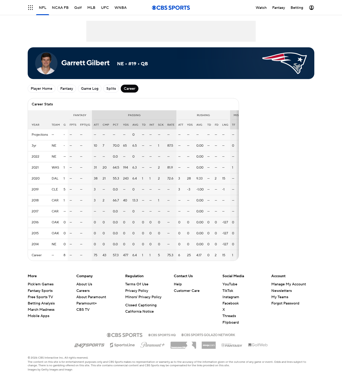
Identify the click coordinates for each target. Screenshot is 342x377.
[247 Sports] (89, 344)
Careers (83, 290)
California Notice (139, 311)
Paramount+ (86, 303)
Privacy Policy (136, 290)
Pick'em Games (41, 284)
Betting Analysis (41, 303)
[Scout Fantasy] (232, 344)
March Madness (41, 309)
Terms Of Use (136, 284)
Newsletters (281, 290)
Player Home (41, 88)
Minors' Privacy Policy (143, 297)
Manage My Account (288, 284)
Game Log (89, 88)
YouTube (229, 284)
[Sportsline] (122, 344)
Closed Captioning (141, 305)
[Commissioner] (183, 343)
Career (129, 88)
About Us (84, 284)
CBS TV (83, 309)
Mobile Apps (38, 316)
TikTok (227, 290)
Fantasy (66, 88)
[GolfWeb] (258, 345)
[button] (30, 7)
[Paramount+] (153, 344)
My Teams (279, 297)
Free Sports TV (40, 297)
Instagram (230, 297)
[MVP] (209, 343)
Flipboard (230, 322)
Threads (229, 316)
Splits (111, 88)
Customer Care (187, 290)
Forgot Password (285, 303)
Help (178, 284)
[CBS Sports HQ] (162, 334)
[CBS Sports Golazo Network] (208, 334)
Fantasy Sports (40, 290)
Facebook (230, 303)
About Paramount (91, 297)
